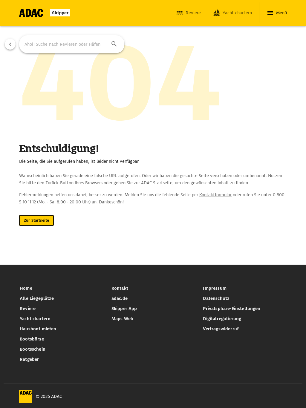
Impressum (214, 288)
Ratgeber (29, 359)
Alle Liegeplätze (37, 298)
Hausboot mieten (38, 329)
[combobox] (71, 44)
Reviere (28, 308)
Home (26, 288)
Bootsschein (32, 349)
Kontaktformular (215, 194)
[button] (114, 44)
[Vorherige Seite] (10, 44)
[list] (61, 324)
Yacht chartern (35, 318)
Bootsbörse (32, 339)
